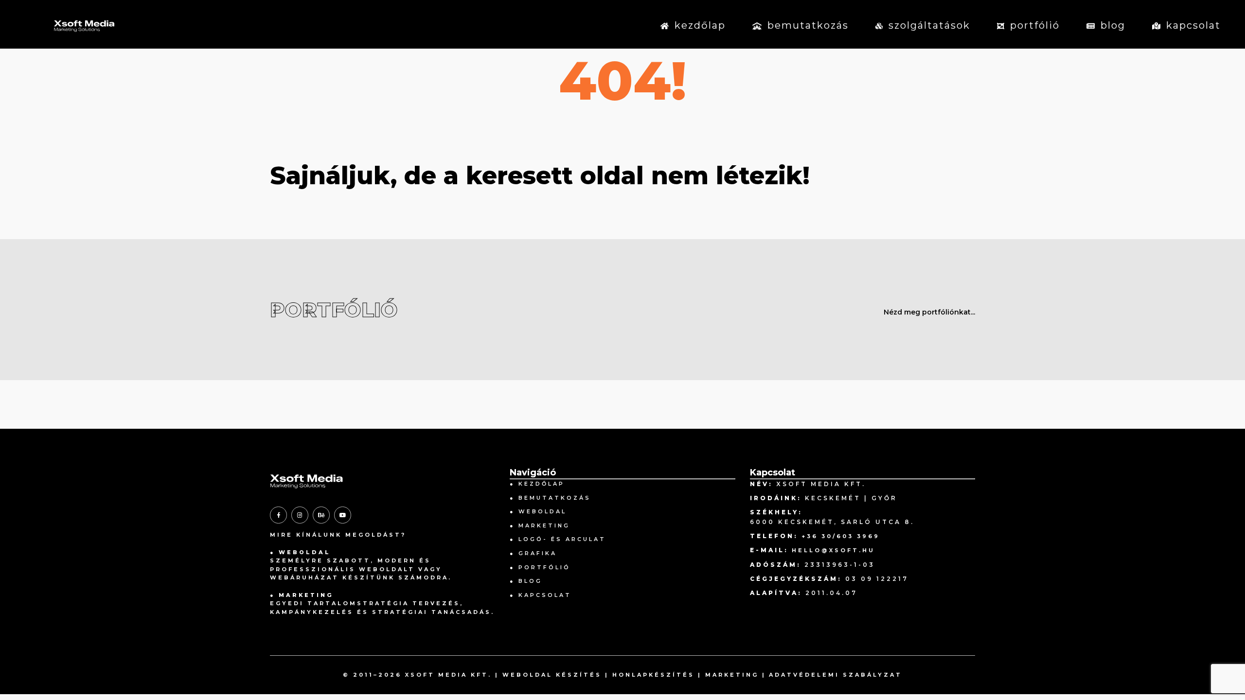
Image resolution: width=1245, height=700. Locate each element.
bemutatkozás (808, 25)
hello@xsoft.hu (833, 550)
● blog (526, 581)
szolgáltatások (929, 25)
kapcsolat (1193, 25)
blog (1113, 25)
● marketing (540, 525)
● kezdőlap (537, 483)
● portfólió (540, 567)
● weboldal (538, 511)
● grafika (533, 553)
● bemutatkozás (550, 497)
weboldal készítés (552, 674)
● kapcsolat (540, 595)
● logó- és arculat (558, 539)
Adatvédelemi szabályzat (835, 674)
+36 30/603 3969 (840, 536)
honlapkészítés (653, 674)
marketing (732, 674)
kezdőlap (700, 25)
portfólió (1035, 25)
